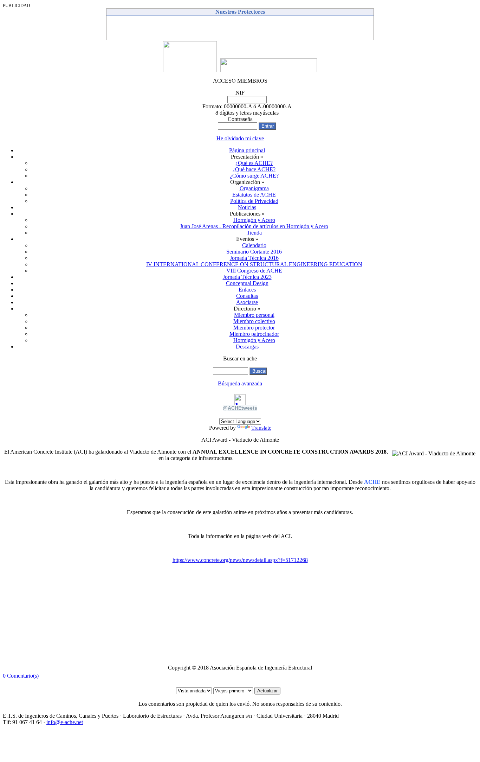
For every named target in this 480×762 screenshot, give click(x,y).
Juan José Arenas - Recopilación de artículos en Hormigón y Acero (254, 226)
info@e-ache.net (64, 722)
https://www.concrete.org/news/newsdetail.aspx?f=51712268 (240, 560)
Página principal (247, 150)
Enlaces (247, 290)
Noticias (247, 207)
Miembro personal (254, 315)
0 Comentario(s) (21, 676)
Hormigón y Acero (254, 220)
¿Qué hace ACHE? (254, 169)
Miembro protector (254, 328)
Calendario (254, 245)
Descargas (247, 347)
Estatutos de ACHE (254, 195)
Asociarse (247, 302)
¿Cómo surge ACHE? (254, 176)
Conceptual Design (247, 283)
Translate (261, 428)
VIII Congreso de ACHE (254, 271)
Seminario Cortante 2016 (254, 252)
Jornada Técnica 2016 (254, 258)
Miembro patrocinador (254, 334)
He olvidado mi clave (240, 138)
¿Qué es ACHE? (254, 163)
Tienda (254, 233)
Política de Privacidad (254, 201)
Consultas (247, 296)
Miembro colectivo (254, 321)
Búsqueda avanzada (240, 383)
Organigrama (254, 188)
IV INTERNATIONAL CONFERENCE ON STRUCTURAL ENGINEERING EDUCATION (254, 264)
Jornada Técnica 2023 (247, 277)
